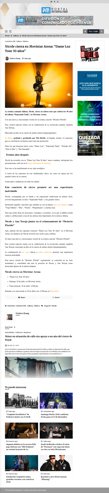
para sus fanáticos (61, 204)
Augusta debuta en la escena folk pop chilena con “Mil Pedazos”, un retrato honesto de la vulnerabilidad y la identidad (21, 447)
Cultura (19, 41)
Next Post (9, 327)
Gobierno (19, 332)
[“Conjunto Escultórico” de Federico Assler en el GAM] (21, 401)
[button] (85, 31)
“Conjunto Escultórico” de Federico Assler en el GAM (18, 415)
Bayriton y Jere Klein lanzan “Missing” (54, 478)
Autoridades (9, 332)
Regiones (27, 332)
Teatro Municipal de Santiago (39, 163)
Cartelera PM (10, 41)
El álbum (8, 138)
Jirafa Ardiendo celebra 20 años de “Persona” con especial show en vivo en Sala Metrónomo (55, 446)
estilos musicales (45, 252)
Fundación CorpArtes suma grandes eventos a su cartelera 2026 (20, 479)
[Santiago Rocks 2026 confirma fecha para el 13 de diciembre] (56, 401)
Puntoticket (54, 291)
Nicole (54, 306)
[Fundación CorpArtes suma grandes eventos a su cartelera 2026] (21, 463)
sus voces (25, 252)
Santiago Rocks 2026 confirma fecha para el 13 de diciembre (54, 415)
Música (25, 41)
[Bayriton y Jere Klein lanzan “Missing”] (56, 463)
